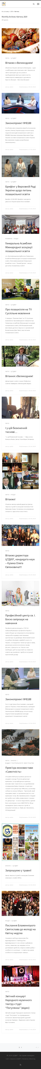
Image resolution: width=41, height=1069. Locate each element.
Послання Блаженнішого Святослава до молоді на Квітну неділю (20, 929)
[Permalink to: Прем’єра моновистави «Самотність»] (20, 742)
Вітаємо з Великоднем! (19, 63)
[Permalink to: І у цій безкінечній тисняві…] (20, 407)
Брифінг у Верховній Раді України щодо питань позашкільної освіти (20, 190)
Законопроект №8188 (18, 123)
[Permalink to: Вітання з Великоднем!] (20, 356)
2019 (11, 11)
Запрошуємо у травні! (18, 870)
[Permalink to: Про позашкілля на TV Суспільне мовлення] (20, 289)
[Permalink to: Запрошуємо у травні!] (20, 842)
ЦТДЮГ (15, 1055)
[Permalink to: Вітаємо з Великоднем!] (20, 40)
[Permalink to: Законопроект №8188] (20, 103)
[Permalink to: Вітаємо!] (20, 471)
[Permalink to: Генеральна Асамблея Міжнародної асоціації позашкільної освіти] (20, 224)
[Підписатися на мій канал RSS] (20, 1064)
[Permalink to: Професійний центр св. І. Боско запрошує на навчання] (20, 593)
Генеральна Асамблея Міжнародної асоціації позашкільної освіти (18, 247)
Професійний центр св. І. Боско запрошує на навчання (20, 619)
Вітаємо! (10, 499)
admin (11, 87)
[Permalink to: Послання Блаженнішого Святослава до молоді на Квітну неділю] (20, 903)
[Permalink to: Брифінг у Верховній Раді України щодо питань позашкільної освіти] (20, 166)
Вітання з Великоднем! (19, 376)
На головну (5, 11)
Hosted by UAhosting (28, 1059)
